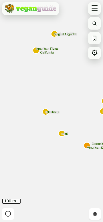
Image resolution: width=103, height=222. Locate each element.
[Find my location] (95, 214)
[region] (51, 111)
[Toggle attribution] (8, 214)
